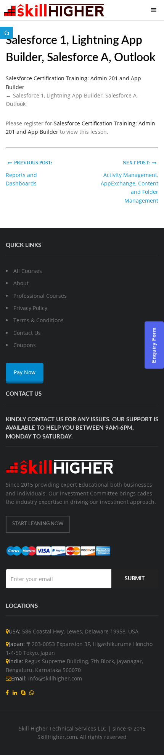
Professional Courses (40, 295)
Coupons (24, 345)
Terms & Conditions (38, 320)
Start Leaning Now (38, 523)
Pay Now (24, 372)
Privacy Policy (30, 308)
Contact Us (27, 332)
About (21, 283)
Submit (135, 578)
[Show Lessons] (6, 33)
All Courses (27, 270)
